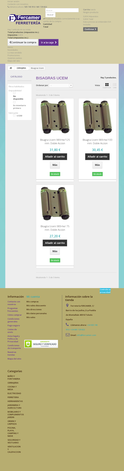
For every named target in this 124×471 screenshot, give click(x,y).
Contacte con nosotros (18, 4)
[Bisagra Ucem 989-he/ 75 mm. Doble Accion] (55, 203)
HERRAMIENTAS (15, 401)
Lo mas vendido (15, 52)
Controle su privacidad (105, 291)
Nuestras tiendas (12, 353)
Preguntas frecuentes (13, 309)
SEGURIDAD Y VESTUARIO (14, 441)
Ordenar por (42, 85)
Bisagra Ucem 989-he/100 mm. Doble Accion (97, 141)
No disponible (18, 97)
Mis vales (30, 317)
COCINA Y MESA (12, 388)
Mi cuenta (33, 296)
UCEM (19, 115)
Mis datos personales (36, 313)
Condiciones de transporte (14, 346)
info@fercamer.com (86, 335)
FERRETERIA (13, 397)
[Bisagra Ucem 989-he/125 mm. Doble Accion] (55, 117)
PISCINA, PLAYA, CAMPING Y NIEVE (13, 431)
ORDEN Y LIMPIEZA (12, 422)
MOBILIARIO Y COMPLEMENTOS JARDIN (16, 414)
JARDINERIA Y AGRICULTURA (14, 406)
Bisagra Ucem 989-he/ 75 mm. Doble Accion (55, 227)
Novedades (13, 50)
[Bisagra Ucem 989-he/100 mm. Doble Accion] (97, 117)
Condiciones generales (13, 320)
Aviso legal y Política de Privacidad (14, 339)
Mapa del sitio (14, 60)
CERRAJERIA (13, 382)
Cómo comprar (15, 314)
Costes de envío (12, 330)
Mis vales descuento (36, 305)
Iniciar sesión (13, 1)
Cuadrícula (107, 87)
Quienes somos (15, 58)
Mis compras (32, 301)
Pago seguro (14, 325)
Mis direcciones (34, 309)
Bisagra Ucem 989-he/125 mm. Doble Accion (55, 141)
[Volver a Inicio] (11, 68)
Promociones (14, 55)
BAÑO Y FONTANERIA (14, 377)
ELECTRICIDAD (14, 393)
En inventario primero (19, 106)
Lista (114, 87)
